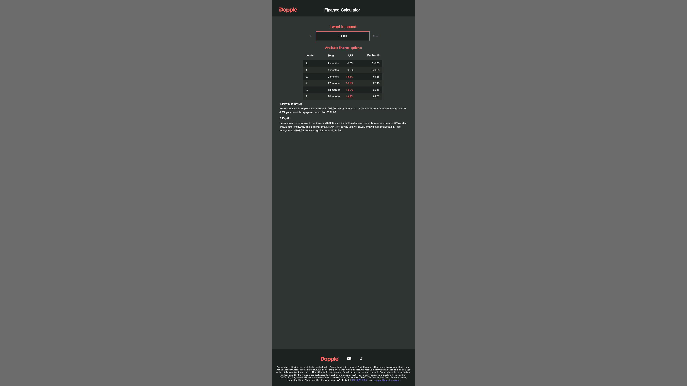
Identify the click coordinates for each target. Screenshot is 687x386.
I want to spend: (343, 26)
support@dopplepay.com (386, 380)
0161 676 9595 (359, 380)
